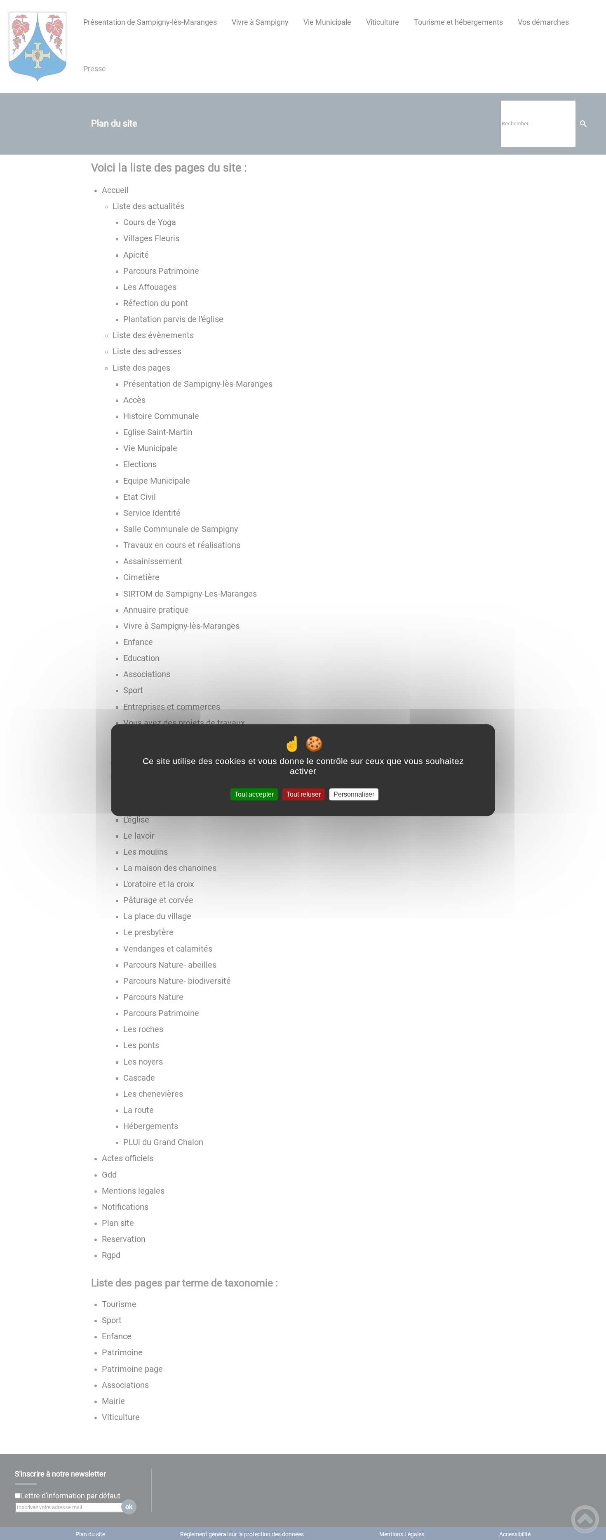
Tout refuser (304, 794)
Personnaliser (354, 794)
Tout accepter (254, 794)
